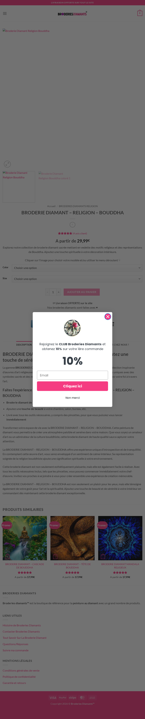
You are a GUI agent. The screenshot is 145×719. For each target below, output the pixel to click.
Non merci (72, 398)
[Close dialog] (108, 317)
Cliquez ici (72, 386)
